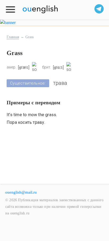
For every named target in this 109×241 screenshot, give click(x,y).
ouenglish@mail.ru (21, 192)
